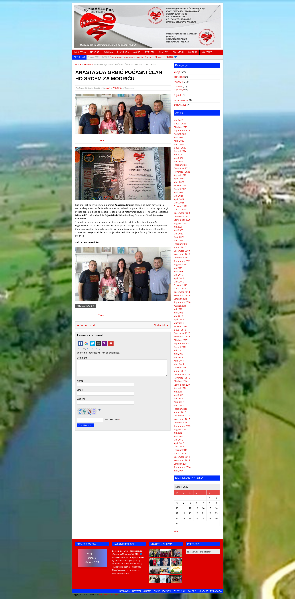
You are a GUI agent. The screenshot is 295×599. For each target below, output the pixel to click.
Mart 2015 (179, 446)
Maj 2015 (178, 439)
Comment (82, 357)
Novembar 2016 (182, 377)
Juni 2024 (178, 158)
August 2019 (180, 264)
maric (108, 88)
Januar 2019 (180, 288)
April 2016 (179, 401)
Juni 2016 (178, 395)
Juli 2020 (178, 226)
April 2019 (179, 278)
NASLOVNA (80, 52)
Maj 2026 (178, 120)
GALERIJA (192, 52)
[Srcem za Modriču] (147, 46)
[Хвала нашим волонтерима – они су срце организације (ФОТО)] (165, 555)
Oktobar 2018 (180, 298)
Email (80, 389)
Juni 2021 (178, 192)
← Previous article (86, 325)
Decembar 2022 (182, 168)
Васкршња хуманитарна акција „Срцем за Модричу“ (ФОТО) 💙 (132, 57)
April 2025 (179, 140)
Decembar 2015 (182, 415)
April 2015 (179, 443)
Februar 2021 (180, 206)
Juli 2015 (178, 432)
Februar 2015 (180, 449)
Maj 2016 (178, 398)
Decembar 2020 (182, 212)
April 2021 (179, 199)
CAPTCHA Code (111, 419)
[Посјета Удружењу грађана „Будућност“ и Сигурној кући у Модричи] (154, 572)
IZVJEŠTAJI (149, 52)
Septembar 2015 (182, 426)
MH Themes (104, 594)
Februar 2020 (180, 243)
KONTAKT (207, 52)
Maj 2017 (178, 357)
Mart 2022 (179, 182)
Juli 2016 (178, 391)
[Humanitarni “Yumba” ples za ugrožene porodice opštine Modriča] (176, 581)
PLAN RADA (123, 52)
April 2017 (179, 360)
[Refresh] (99, 409)
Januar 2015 (180, 453)
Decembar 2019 (182, 250)
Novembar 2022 (182, 171)
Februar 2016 (180, 408)
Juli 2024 (178, 154)
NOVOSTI (95, 52)
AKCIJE (136, 52)
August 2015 (180, 429)
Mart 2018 (179, 322)
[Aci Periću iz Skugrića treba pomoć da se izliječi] (165, 564)
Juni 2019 (178, 271)
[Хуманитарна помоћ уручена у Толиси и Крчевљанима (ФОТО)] (176, 555)
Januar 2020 (180, 247)
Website (81, 398)
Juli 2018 (178, 309)
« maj (176, 530)
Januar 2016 (180, 412)
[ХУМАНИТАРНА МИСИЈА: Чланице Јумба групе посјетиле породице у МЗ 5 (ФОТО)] (176, 564)
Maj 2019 (178, 274)
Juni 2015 (178, 436)
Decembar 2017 (182, 333)
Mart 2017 (179, 364)
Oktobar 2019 (180, 257)
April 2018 (179, 319)
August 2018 (180, 305)
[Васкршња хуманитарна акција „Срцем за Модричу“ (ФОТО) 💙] (154, 555)
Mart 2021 (179, 202)
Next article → (161, 325)
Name (80, 380)
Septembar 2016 (182, 384)
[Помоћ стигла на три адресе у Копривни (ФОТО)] (154, 564)
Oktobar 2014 (180, 463)
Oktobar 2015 (180, 422)
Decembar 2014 (182, 456)
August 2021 (180, 188)
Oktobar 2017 (180, 340)
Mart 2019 (179, 281)
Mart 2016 (179, 405)
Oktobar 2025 (180, 127)
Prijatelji (178, 95)
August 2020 (180, 223)
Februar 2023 (180, 164)
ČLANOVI (163, 52)
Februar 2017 (180, 367)
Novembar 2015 (182, 419)
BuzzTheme (114, 594)
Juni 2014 (178, 470)
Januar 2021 (180, 209)
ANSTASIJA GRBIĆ (85, 305)
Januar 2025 (180, 147)
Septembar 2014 (182, 467)
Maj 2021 (178, 195)
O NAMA (108, 52)
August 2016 (180, 388)
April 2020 (179, 237)
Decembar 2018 (182, 291)
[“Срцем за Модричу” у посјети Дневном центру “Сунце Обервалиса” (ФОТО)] (165, 572)
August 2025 (180, 133)
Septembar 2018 (182, 302)
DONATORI (178, 52)
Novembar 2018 (182, 295)
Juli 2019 (178, 268)
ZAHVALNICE (180, 104)
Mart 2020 (179, 240)
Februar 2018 (180, 326)
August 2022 (180, 175)
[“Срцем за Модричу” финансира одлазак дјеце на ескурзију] (176, 572)
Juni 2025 (178, 137)
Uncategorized (181, 100)
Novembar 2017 (182, 336)
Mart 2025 (179, 144)
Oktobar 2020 (180, 216)
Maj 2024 (178, 161)
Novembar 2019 (182, 254)
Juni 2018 (178, 312)
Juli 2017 (178, 350)
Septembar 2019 (182, 261)
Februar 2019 (180, 285)
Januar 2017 (180, 370)
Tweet (101, 140)
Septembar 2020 (182, 219)
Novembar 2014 (182, 460)
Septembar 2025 (182, 130)
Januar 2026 (180, 123)
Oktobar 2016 (180, 381)
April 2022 (179, 178)
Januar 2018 (180, 329)
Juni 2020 (178, 230)
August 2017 (180, 347)
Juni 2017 (178, 353)
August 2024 (180, 151)
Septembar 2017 (182, 343)
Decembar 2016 (182, 374)
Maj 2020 (178, 233)
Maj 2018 (178, 316)
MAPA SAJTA (216, 591)
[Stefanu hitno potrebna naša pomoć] (165, 581)
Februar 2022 (180, 185)
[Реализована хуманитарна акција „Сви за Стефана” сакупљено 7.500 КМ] (154, 581)
